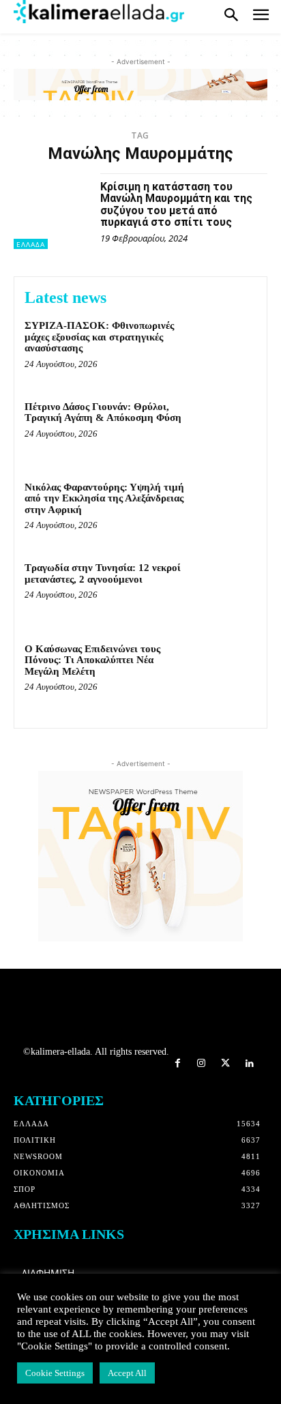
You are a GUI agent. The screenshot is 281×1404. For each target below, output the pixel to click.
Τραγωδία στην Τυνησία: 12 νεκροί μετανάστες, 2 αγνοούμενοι (103, 573)
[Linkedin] (249, 1063)
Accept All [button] (127, 1373)
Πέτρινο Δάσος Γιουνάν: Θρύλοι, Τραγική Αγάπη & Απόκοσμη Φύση (103, 412)
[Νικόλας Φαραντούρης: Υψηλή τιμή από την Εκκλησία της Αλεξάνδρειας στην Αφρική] (226, 509)
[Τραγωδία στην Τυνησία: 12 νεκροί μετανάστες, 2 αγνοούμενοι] (226, 589)
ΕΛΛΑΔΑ (30, 244)
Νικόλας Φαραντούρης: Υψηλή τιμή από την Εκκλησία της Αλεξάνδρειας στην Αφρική (104, 498)
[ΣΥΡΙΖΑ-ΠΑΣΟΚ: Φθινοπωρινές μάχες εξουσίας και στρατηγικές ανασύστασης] (226, 347)
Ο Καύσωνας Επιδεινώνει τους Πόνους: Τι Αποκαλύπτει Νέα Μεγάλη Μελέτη (92, 660)
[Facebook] (177, 1063)
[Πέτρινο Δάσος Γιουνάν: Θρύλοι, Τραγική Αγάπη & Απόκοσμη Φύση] (226, 428)
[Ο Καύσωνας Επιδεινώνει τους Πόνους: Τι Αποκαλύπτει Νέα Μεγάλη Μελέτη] (226, 671)
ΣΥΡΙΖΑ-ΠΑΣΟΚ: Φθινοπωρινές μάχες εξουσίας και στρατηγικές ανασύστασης (99, 336)
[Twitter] (225, 1063)
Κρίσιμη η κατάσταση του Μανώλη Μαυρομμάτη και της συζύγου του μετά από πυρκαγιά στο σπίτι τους (176, 204)
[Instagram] (201, 1063)
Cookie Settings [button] (55, 1373)
